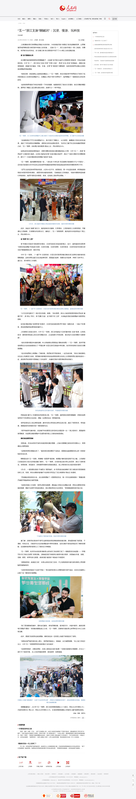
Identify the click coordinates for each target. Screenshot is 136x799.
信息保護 (99, 774)
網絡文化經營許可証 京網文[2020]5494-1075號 (56, 786)
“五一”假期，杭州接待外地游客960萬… (104, 72)
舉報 (100, 18)
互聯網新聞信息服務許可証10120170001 (45, 783)
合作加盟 (67, 774)
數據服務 (80, 774)
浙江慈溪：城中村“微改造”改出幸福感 (103, 64)
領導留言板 (49, 766)
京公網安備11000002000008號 (103, 786)
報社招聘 (47, 774)
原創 (24, 23)
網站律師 (93, 774)
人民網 (19, 23)
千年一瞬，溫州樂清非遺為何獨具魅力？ (104, 52)
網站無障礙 (95, 18)
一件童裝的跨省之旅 (25, 729)
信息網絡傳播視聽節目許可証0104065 (35, 786)
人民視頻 (58, 766)
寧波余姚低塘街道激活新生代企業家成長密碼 (105, 56)
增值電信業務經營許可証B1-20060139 (66, 783)
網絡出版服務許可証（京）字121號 (77, 786)
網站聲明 (86, 774)
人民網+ (30, 766)
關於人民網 (40, 774)
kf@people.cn (54, 780)
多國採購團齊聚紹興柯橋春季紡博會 (103, 44)
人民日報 (20, 766)
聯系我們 (106, 774)
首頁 (19, 18)
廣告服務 (60, 774)
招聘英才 (54, 774)
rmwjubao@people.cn (89, 780)
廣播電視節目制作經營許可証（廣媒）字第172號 (88, 783)
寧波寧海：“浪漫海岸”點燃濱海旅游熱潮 (104, 60)
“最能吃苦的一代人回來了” (27, 743)
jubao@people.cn (83, 777)
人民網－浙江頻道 (39, 40)
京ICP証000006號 (90, 786)
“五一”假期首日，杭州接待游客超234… (103, 68)
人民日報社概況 (31, 774)
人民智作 (67, 766)
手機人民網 (39, 766)
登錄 (115, 18)
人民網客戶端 (87, 18)
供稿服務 (73, 774)
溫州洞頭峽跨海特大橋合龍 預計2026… (103, 48)
